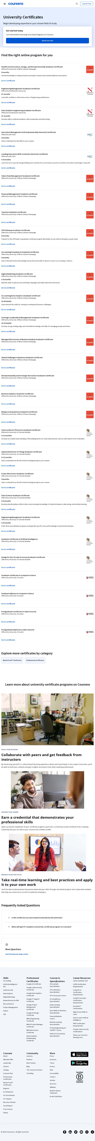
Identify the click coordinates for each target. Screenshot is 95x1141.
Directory (53, 1084)
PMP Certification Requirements (79, 1024)
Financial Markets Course (56, 1017)
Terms (52, 1063)
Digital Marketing (9, 997)
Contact (52, 1077)
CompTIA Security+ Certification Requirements (79, 1000)
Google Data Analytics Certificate (34, 994)
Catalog (6, 1070)
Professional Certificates (7, 1078)
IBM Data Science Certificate (32, 1031)
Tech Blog (30, 1073)
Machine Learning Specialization (56, 1023)
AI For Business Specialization (55, 991)
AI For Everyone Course (58, 995)
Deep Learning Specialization (55, 1006)
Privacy (52, 1066)
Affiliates (53, 1087)
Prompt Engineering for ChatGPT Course (58, 1029)
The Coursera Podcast (34, 1070)
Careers (6, 1066)
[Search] (77, 4)
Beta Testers (31, 1063)
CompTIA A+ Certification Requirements (78, 992)
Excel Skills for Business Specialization (58, 1012)
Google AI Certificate (34, 984)
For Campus (7, 1099)
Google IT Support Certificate (33, 1000)
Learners (30, 1056)
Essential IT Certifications (77, 1007)
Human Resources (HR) (11, 1000)
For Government (9, 1095)
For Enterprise (8, 1092)
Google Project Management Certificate (32, 1007)
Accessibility (54, 1073)
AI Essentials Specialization (55, 985)
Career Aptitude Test (80, 981)
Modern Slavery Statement (55, 1092)
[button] (47, 40)
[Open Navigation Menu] (4, 4)
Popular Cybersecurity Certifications (81, 1030)
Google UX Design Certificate (33, 1014)
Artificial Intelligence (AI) (10, 985)
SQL (4, 1014)
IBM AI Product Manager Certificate (35, 1025)
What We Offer (8, 1059)
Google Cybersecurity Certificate (34, 988)
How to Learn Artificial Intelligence (80, 1019)
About (5, 1056)
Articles (52, 1080)
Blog (28, 1066)
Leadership (7, 1063)
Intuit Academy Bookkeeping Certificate (32, 1038)
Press (52, 1056)
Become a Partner (9, 1102)
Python (5, 1011)
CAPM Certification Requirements (79, 985)
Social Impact (8, 1106)
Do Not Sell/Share (56, 1096)
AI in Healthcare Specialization (55, 1000)
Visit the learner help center (16, 954)
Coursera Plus (8, 1073)
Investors (53, 1059)
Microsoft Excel (8, 1004)
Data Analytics (8, 993)
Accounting (7, 981)
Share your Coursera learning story (80, 1036)
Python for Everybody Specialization (57, 1035)
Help (51, 1070)
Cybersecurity (8, 990)
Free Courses (8, 1109)
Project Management (10, 1007)
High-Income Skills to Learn (80, 1013)
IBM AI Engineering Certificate (33, 1020)
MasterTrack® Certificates (8, 1084)
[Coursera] (15, 4)
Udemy (5, 1113)
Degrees (6, 1088)
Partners (29, 1059)
